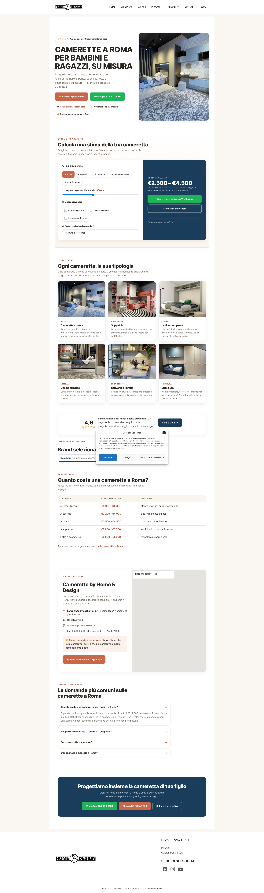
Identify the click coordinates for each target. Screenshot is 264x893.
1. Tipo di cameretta (72, 166)
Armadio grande (76, 210)
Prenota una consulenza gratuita (84, 659)
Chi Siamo (126, 7)
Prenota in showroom (174, 208)
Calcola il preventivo (167, 806)
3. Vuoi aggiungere (72, 202)
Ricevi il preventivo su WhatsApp (175, 199)
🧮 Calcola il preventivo (71, 96)
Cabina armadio (101, 210)
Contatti (190, 7)
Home (112, 7)
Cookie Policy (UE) (172, 852)
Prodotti (156, 7)
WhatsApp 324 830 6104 (107, 96)
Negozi (172, 7)
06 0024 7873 (75, 620)
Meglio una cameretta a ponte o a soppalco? (86, 731)
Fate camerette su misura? (76, 742)
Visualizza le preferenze (152, 457)
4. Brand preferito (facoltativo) (78, 226)
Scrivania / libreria (77, 218)
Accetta (108, 457)
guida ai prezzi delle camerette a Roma (101, 546)
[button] (164, 432)
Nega (127, 457)
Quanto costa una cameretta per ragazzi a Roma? (89, 707)
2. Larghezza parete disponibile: (83, 190)
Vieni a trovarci (170, 422)
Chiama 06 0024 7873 (135, 806)
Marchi (142, 7)
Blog (203, 7)
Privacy (165, 848)
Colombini (77, 458)
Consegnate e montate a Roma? (79, 753)
